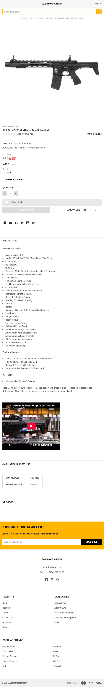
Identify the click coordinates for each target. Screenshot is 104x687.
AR (7, 169)
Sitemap (6, 627)
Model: (11, 164)
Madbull (57, 646)
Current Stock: (12, 179)
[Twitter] (22, 222)
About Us (6, 622)
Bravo (55, 651)
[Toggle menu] (3, 3)
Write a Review (94, 134)
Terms (5, 612)
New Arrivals (60, 603)
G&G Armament (9, 646)
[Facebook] (4, 222)
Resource (7, 608)
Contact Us (7, 617)
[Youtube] (57, 579)
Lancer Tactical (9, 661)
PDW (8, 173)
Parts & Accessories (64, 612)
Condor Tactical (9, 656)
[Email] (10, 222)
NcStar (56, 656)
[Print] (16, 222)
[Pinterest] (33, 222)
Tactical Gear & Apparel (65, 617)
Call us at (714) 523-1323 (52, 572)
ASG (4, 666)
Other (57, 622)
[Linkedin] (27, 222)
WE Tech (57, 661)
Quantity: (8, 187)
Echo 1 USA (7, 651)
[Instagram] (52, 579)
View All (57, 666)
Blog (4, 603)
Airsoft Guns (60, 608)
